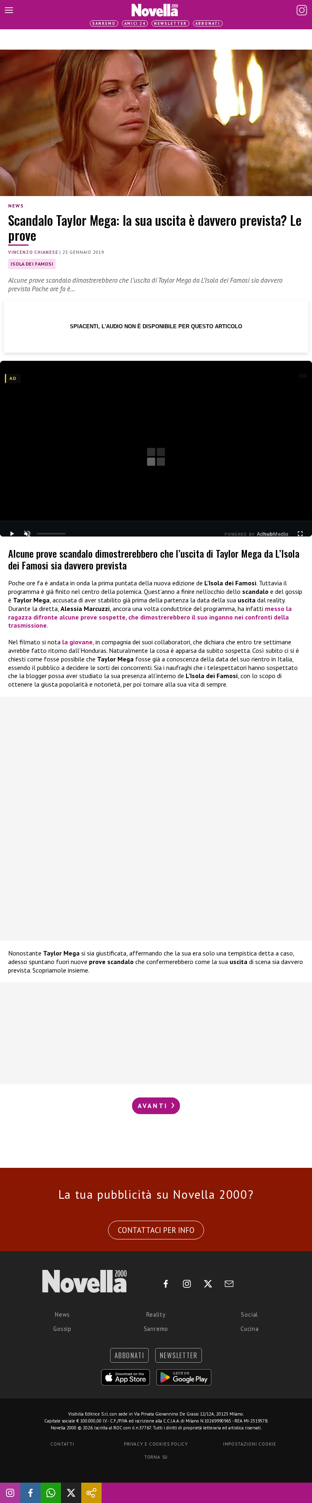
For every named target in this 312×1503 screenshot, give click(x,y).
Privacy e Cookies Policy (156, 1444)
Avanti (154, 1106)
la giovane (77, 642)
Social (249, 1314)
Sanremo (104, 23)
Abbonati (207, 23)
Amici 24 (134, 23)
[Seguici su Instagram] (10, 1493)
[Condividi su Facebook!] (30, 1493)
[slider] (51, 533)
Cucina (249, 1329)
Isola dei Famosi (32, 264)
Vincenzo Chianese (33, 252)
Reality (156, 1314)
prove (88, 617)
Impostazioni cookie (249, 1444)
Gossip (62, 1329)
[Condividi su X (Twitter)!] (71, 1493)
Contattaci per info (156, 1230)
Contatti (62, 1444)
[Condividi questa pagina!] (91, 1493)
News (16, 206)
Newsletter (170, 23)
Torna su (156, 1457)
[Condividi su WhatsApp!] (51, 1493)
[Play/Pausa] (12, 534)
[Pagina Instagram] (302, 10)
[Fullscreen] (300, 534)
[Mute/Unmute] (27, 534)
